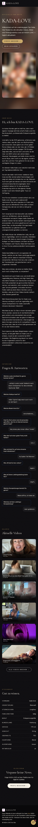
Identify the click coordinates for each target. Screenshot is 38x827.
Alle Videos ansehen (19, 669)
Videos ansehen (12, 41)
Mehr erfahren (10, 46)
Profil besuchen (19, 785)
